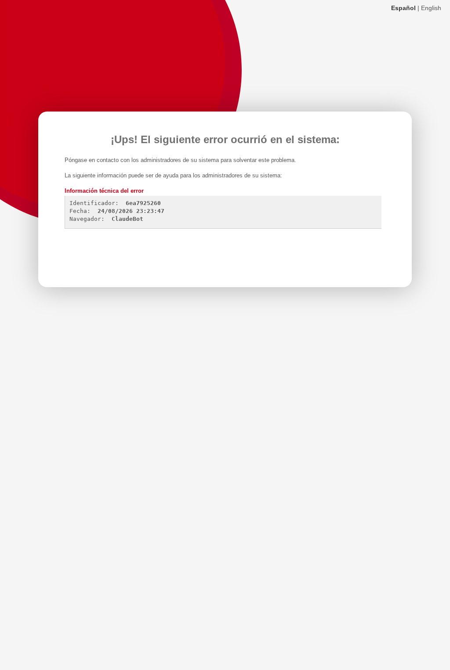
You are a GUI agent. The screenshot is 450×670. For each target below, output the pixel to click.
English (431, 7)
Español (403, 7)
